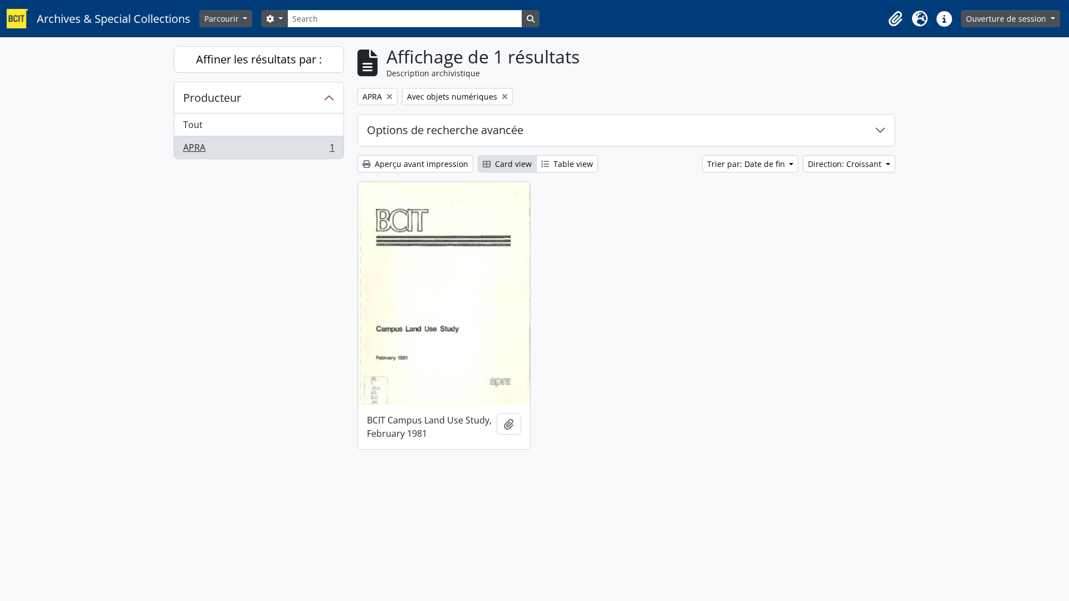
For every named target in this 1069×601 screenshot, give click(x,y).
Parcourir (222, 18)
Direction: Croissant (846, 164)
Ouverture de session (1007, 18)
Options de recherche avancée (445, 129)
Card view (512, 164)
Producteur (212, 97)
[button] (895, 19)
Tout (193, 125)
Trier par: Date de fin (747, 164)
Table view (572, 164)
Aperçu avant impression (420, 164)
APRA (259, 150)
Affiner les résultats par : (259, 59)
